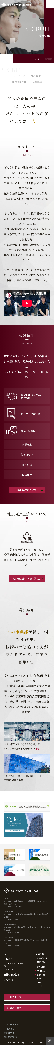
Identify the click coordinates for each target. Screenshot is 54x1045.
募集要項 (37, 82)
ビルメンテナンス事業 (13, 964)
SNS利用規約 (9, 1028)
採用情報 (8, 979)
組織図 (40, 978)
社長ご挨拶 (42, 958)
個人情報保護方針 (11, 1037)
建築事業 (9, 969)
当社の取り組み (12, 974)
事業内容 (8, 959)
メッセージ (19, 76)
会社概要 (41, 970)
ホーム (36, 59)
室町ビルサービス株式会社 (28, 5)
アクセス (41, 986)
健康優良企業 (19, 82)
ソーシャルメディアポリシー (15, 1024)
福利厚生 (36, 76)
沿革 (39, 982)
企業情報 (39, 954)
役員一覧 (41, 974)
